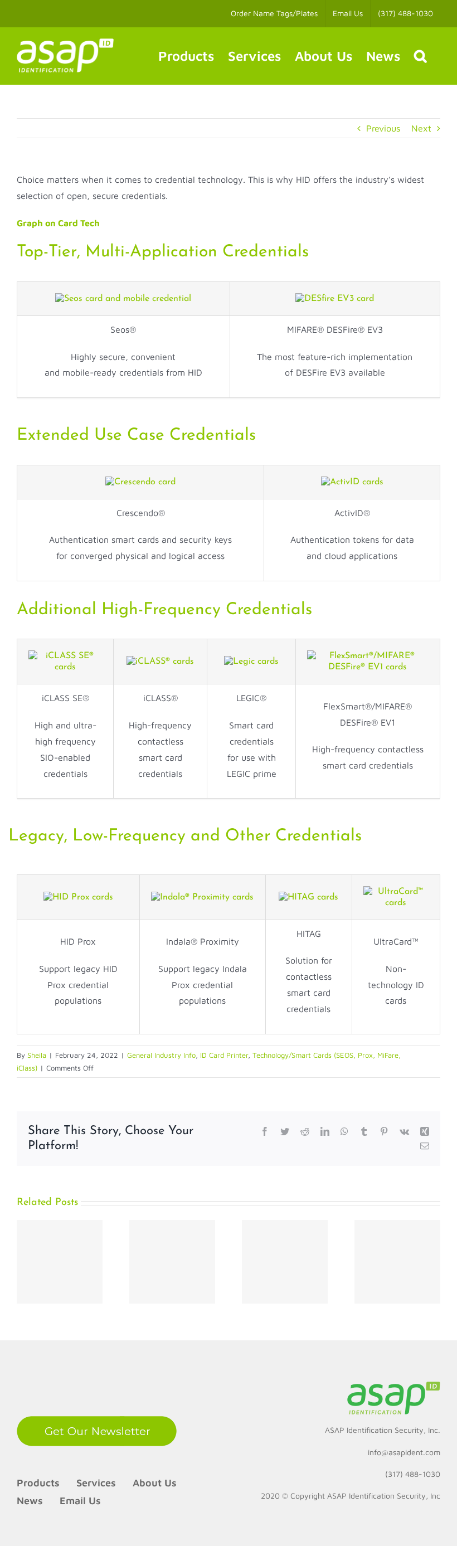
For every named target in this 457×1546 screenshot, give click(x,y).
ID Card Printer (224, 1055)
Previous (383, 128)
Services (96, 1483)
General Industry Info (161, 1055)
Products (38, 1483)
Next (421, 128)
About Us (155, 1483)
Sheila (36, 1055)
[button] (420, 55)
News (30, 1500)
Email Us (80, 1500)
